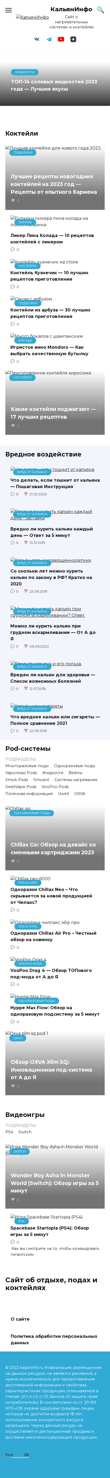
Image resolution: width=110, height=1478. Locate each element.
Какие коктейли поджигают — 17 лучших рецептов (53, 413)
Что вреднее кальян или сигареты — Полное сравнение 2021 (55, 720)
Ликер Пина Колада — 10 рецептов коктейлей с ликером (52, 238)
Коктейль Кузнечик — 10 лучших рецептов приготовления (49, 276)
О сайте (20, 1319)
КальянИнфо (71, 9)
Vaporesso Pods (21, 772)
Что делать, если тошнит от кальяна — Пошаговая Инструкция (55, 483)
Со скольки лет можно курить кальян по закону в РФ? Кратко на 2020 (51, 577)
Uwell (63, 793)
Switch (25, 1132)
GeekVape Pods (20, 786)
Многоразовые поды (27, 765)
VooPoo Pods (55, 786)
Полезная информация (29, 793)
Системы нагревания (75, 779)
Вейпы (75, 772)
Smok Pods (16, 779)
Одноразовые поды (74, 765)
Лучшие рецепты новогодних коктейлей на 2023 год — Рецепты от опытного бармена (54, 184)
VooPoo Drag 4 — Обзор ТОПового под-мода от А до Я (51, 973)
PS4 (9, 1132)
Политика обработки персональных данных (54, 1339)
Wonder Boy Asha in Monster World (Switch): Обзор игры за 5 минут (55, 1183)
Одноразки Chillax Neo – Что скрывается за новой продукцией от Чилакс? (51, 896)
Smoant (41, 779)
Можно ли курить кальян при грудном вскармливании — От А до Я (53, 632)
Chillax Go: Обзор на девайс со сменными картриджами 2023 (53, 848)
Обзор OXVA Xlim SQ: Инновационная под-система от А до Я (51, 1070)
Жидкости (52, 772)
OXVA (79, 793)
